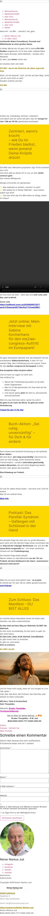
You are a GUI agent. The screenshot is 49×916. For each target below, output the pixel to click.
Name (3, 777)
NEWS (7, 28)
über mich (9, 17)
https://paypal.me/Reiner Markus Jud (16, 907)
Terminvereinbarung (9, 711)
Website (3, 795)
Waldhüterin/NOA (12, 14)
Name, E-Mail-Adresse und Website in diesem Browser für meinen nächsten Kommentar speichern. (23, 807)
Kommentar (5, 748)
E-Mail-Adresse (7, 786)
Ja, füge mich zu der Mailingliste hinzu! (18, 813)
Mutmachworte (11, 11)
